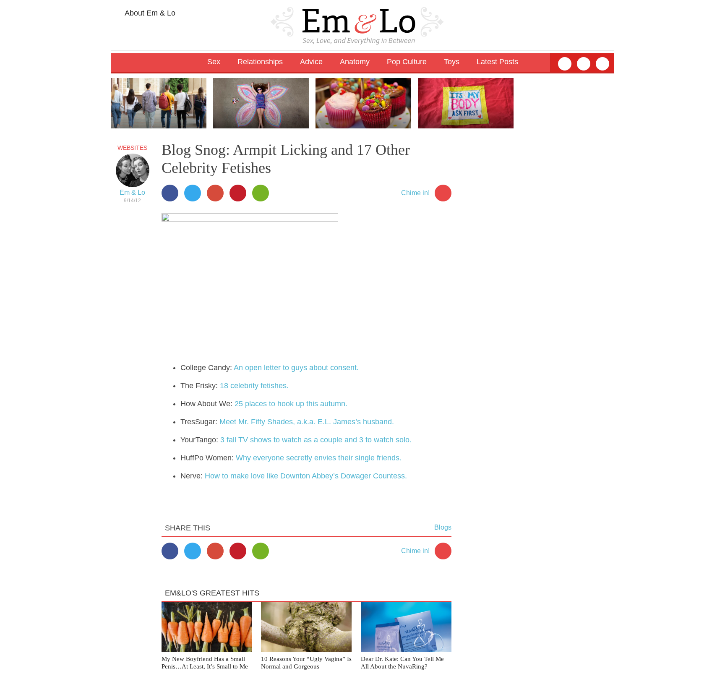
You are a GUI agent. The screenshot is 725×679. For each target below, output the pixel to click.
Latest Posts (497, 61)
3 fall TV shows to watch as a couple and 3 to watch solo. (316, 440)
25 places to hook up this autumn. (291, 404)
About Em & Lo (149, 13)
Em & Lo (132, 192)
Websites (132, 147)
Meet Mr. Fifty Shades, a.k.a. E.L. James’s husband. (306, 422)
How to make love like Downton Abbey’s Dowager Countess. (306, 476)
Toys (451, 61)
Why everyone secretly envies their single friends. (319, 458)
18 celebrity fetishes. (254, 385)
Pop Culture (407, 61)
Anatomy (355, 61)
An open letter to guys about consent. (296, 367)
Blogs (442, 527)
